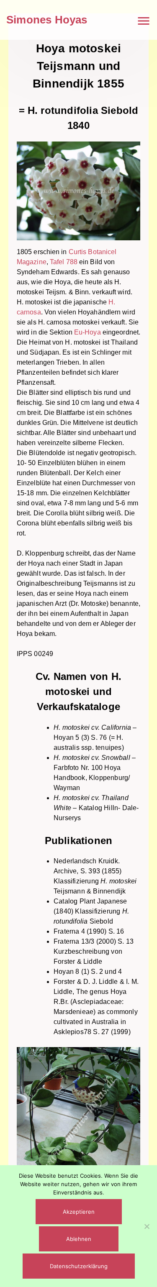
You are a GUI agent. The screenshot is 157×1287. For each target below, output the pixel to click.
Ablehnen (78, 1239)
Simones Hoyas (47, 19)
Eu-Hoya (87, 332)
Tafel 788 (63, 261)
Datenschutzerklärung (79, 1266)
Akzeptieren (79, 1211)
